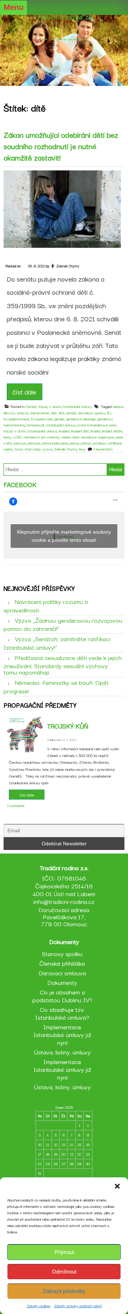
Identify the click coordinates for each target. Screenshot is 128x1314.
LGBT (17, 437)
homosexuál (35, 425)
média (66, 437)
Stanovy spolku (62, 953)
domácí (71, 413)
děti (54, 413)
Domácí (31, 406)
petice (74, 443)
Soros (18, 449)
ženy (82, 449)
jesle (112, 425)
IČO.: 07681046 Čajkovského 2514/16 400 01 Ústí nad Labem (64, 885)
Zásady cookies (38, 1306)
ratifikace (115, 443)
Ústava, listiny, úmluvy (62, 1052)
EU (109, 413)
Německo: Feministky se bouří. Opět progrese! (56, 686)
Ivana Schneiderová (92, 425)
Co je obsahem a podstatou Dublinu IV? (62, 995)
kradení (64, 431)
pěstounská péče (55, 443)
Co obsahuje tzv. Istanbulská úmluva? (62, 1013)
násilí (75, 437)
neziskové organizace (97, 437)
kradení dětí (80, 431)
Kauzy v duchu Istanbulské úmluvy (65, 406)
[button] (117, 1186)
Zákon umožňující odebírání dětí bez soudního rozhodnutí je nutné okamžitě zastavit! (61, 146)
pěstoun (20, 443)
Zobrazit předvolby (64, 1291)
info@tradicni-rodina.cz (64, 901)
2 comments (16, 805)
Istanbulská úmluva (60, 425)
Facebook (20, 484)
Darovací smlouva (62, 972)
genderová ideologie (81, 419)
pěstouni (34, 443)
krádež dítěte (112, 431)
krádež (96, 431)
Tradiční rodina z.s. (64, 17)
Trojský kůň (67, 726)
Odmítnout (64, 1272)
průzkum (99, 443)
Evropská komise (16, 419)
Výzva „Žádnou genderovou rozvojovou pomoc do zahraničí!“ (63, 624)
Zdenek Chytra (67, 266)
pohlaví (86, 443)
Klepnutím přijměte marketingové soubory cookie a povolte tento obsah (64, 536)
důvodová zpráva (91, 413)
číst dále (24, 391)
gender (59, 419)
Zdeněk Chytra (65, 449)
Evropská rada (42, 419)
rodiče (8, 449)
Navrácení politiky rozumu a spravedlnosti (46, 605)
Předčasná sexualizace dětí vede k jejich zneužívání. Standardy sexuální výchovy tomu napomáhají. (63, 665)
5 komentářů (102, 449)
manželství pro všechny (42, 437)
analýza (23, 413)
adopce (118, 406)
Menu (13, 7)
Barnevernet (40, 413)
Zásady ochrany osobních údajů (78, 1306)
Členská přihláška (62, 963)
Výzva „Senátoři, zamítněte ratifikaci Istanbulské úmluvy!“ (57, 642)
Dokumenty (62, 982)
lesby (7, 437)
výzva (47, 449)
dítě (61, 413)
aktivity (9, 413)
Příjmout (64, 1252)
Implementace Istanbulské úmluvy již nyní (62, 1034)
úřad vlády (33, 449)
